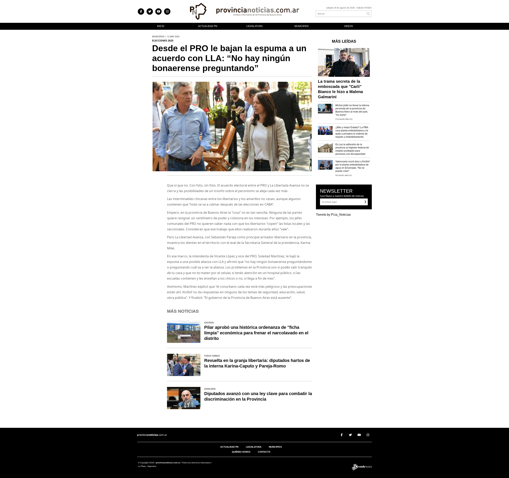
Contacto (264, 452)
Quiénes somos (241, 452)
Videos (348, 26)
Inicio (160, 26)
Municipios (301, 26)
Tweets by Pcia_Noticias (333, 214)
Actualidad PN (207, 26)
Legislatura (254, 26)
